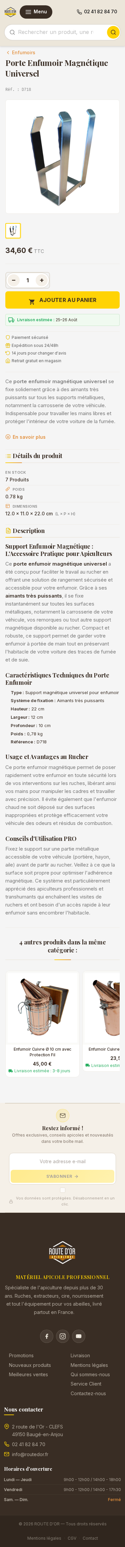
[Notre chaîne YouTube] (78, 1336)
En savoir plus (29, 437)
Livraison (80, 1355)
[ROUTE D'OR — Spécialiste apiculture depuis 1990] (10, 12)
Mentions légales (89, 1365)
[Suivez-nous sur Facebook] (46, 1336)
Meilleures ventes (28, 1374)
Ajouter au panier (62, 301)
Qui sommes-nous (90, 1374)
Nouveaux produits (30, 1365)
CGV (72, 1538)
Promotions (21, 1355)
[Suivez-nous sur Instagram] (62, 1336)
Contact (90, 1538)
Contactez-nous (88, 1393)
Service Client (86, 1384)
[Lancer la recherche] (113, 32)
